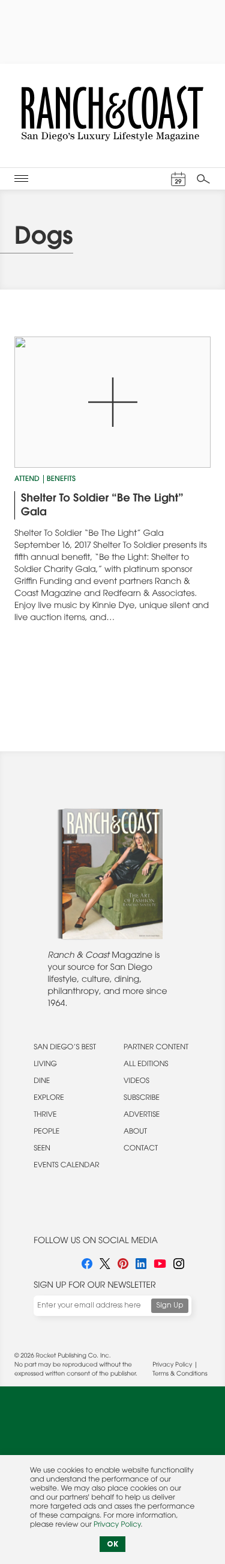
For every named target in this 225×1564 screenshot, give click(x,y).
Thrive (45, 1115)
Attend (27, 479)
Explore (49, 1098)
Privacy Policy (172, 1365)
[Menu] (21, 178)
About (135, 1132)
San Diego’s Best (65, 1048)
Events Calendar (66, 1166)
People (46, 1132)
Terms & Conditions (179, 1374)
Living (45, 1065)
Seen (42, 1149)
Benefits (61, 479)
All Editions (146, 1065)
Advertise (142, 1115)
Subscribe (142, 1098)
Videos (136, 1081)
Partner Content (156, 1048)
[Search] (203, 179)
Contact (141, 1149)
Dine (42, 1081)
